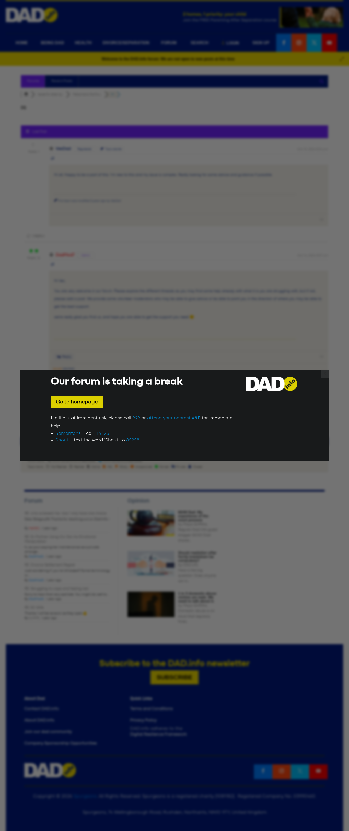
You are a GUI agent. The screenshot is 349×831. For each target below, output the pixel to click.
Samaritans (68, 433)
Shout (61, 440)
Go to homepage (77, 401)
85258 (132, 440)
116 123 (102, 433)
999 (136, 418)
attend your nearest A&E (174, 418)
